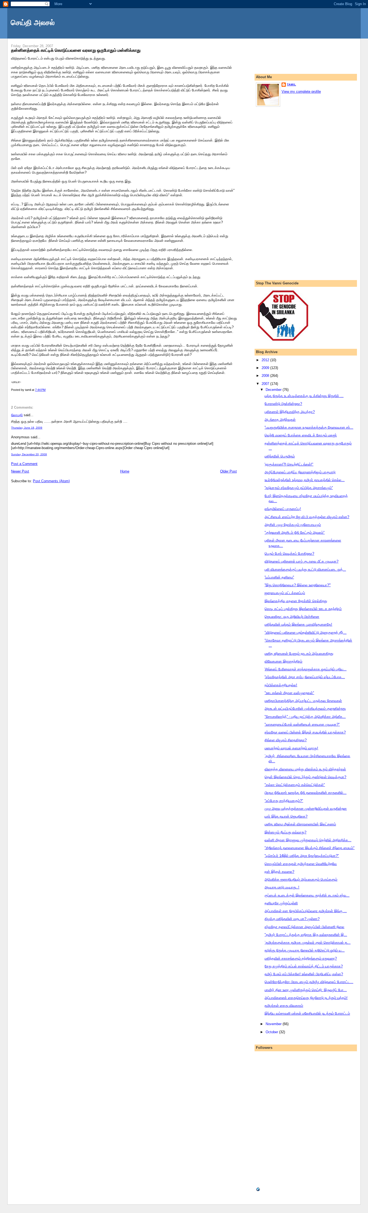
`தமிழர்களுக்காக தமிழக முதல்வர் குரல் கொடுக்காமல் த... (307, 942)
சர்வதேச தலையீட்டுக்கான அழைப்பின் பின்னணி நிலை (304, 927)
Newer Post (20, 471)
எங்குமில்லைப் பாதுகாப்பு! (283, 509)
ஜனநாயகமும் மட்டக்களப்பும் (285, 593)
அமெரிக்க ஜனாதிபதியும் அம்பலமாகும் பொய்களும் (301, 879)
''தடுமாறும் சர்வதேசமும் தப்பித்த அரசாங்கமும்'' (299, 488)
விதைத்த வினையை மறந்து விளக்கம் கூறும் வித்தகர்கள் (305, 769)
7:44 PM (40, 389)
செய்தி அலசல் (33, 22)
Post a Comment (24, 464)
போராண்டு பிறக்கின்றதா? (283, 404)
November (274, 1024)
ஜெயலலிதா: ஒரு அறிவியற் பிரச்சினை (292, 617)
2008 (266, 376)
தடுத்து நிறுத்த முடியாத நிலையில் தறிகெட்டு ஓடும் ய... (305, 950)
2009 (266, 368)
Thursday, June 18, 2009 (26, 427)
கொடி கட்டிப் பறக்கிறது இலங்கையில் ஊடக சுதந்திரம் (303, 609)
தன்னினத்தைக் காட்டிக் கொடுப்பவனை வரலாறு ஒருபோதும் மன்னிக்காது (76, 50)
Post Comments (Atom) (51, 481)
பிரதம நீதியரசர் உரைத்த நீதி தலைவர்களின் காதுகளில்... (305, 793)
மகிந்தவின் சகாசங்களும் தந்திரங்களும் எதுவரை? (301, 958)
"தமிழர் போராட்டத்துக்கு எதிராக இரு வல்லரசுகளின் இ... (306, 935)
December (274, 390)
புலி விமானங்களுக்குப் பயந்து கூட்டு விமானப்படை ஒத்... (305, 569)
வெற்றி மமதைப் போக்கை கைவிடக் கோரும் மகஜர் (301, 435)
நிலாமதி (17, 415)
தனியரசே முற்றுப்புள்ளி (281, 903)
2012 (266, 360)
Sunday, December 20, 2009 (29, 454)
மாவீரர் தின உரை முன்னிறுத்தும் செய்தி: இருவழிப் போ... (306, 990)
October (272, 1032)
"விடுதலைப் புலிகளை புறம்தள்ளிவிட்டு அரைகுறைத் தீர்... (305, 632)
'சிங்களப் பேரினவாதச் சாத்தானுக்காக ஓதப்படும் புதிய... (305, 669)
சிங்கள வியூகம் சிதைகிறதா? (286, 740)
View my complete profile (301, 91)
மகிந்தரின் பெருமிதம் (280, 456)
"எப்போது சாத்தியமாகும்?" (284, 801)
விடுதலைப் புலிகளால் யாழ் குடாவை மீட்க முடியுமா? (301, 561)
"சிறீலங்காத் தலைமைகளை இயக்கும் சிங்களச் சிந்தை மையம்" (310, 848)
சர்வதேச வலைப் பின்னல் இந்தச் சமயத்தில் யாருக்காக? (305, 732)
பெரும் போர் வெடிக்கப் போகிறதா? (289, 554)
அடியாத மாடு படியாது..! (282, 887)
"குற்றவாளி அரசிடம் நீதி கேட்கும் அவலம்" (295, 532)
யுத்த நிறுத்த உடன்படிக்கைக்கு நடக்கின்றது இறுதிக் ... (304, 396)
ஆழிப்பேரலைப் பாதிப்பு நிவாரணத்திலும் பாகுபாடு (300, 472)
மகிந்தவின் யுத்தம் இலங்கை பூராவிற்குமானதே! (298, 624)
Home (124, 471)
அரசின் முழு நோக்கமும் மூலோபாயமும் (293, 525)
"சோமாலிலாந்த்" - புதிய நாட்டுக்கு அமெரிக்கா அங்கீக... (305, 717)
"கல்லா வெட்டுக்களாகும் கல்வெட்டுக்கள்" (295, 785)
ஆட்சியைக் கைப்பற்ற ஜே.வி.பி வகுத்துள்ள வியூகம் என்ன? (307, 517)
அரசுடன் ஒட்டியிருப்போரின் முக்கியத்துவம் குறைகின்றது (305, 709)
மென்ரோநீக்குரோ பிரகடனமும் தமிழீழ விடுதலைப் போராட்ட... (309, 982)
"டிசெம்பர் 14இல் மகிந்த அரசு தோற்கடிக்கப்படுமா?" (302, 856)
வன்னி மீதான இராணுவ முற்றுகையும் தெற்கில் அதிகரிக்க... (308, 840)
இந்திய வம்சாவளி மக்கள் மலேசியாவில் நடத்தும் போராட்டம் (307, 1013)
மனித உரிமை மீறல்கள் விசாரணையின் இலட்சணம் (300, 824)
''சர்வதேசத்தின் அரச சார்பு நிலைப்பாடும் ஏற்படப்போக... (305, 677)
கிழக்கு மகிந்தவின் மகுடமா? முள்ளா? (292, 919)
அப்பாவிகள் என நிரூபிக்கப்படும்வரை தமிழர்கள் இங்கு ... (306, 911)
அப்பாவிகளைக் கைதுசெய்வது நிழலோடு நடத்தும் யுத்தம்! (306, 998)
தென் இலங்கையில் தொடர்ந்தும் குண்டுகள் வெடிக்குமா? (305, 777)
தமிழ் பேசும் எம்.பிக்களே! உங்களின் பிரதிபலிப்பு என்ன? (304, 974)
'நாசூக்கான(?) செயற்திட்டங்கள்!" (289, 464)
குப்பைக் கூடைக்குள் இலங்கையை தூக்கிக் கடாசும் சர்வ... (307, 895)
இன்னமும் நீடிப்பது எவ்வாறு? (285, 832)
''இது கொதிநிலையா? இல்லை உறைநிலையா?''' (298, 585)
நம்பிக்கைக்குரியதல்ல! (281, 685)
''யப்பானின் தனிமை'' (279, 577)
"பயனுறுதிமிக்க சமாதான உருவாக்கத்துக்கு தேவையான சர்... (309, 427)
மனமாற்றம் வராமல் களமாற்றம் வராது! (291, 748)
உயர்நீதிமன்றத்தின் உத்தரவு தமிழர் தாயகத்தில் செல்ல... (305, 480)
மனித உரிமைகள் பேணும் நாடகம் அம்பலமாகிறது (299, 654)
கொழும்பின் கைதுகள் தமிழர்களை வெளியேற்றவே (301, 864)
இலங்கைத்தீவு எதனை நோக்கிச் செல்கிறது (296, 601)
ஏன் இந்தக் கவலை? (279, 872)
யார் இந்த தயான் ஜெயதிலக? (286, 816)
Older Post (228, 471)
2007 (266, 384)
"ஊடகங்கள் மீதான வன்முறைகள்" (289, 693)
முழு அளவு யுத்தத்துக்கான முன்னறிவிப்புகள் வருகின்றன (306, 809)
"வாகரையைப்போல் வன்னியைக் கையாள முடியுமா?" (302, 724)
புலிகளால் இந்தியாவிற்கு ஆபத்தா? (290, 412)
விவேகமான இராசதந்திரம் (283, 661)
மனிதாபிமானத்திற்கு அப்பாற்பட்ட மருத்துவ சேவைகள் (303, 701)
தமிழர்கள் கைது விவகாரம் (284, 1006)
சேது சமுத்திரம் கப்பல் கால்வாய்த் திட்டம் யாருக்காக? (304, 966)
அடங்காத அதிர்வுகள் (280, 420)
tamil (291, 84)
